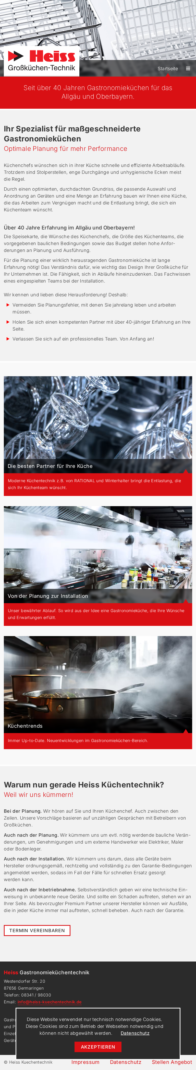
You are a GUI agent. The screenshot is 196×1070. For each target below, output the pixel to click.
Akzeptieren (98, 1047)
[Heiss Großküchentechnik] (41, 60)
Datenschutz (135, 1033)
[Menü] (188, 68)
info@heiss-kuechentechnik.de (50, 1001)
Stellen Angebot (172, 1062)
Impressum (85, 1062)
